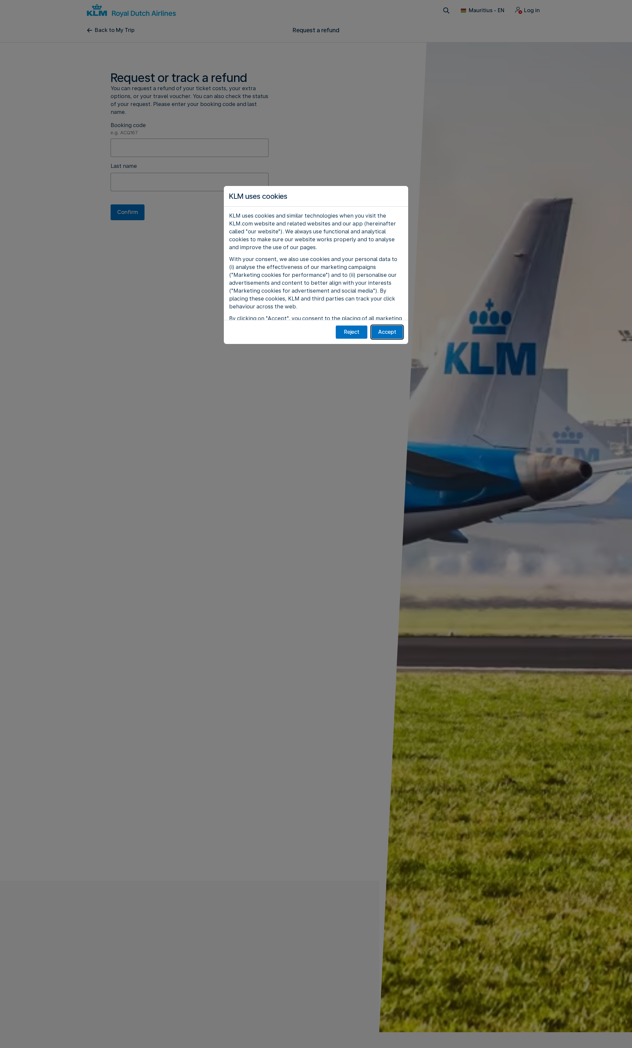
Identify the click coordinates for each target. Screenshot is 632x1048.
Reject (351, 332)
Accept (387, 332)
